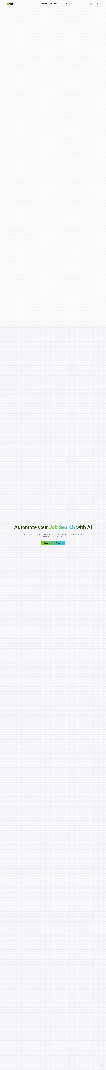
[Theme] (91, 3)
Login (96, 4)
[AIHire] (10, 4)
